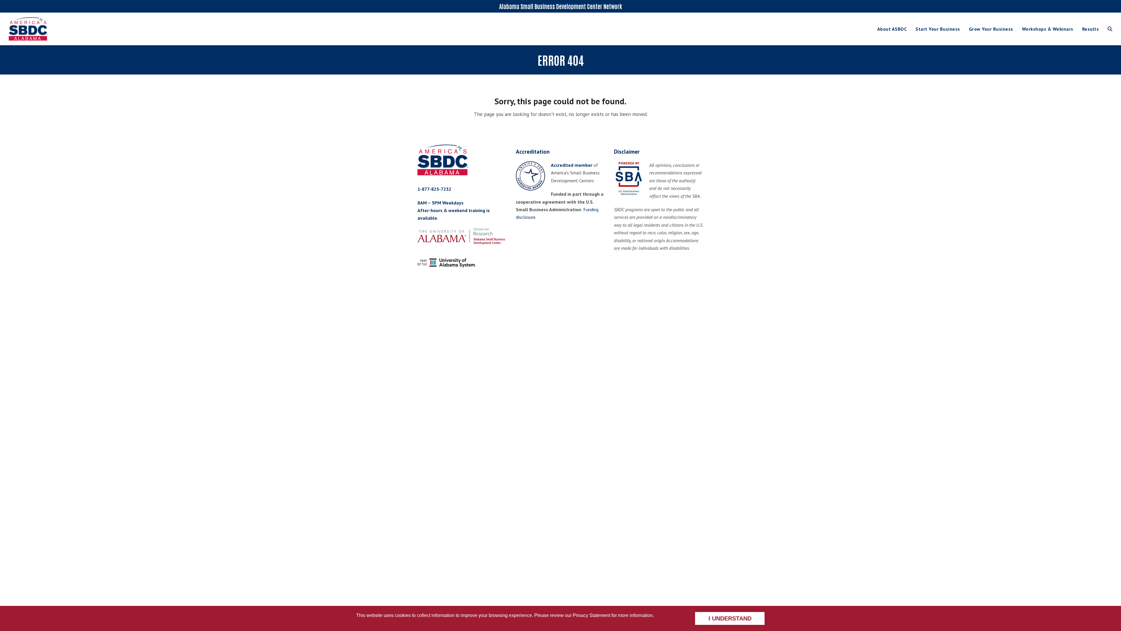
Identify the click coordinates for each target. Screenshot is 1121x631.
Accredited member (571, 165)
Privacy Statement (591, 615)
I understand (730, 618)
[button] (1110, 29)
